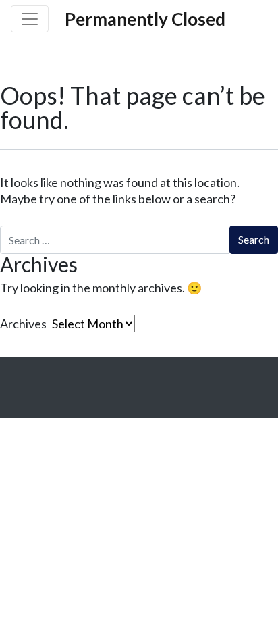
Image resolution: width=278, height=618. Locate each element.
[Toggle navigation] (30, 18)
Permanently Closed (145, 19)
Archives (23, 323)
